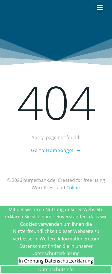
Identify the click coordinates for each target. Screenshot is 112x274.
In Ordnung (31, 261)
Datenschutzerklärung (69, 261)
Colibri (73, 187)
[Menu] (100, 8)
